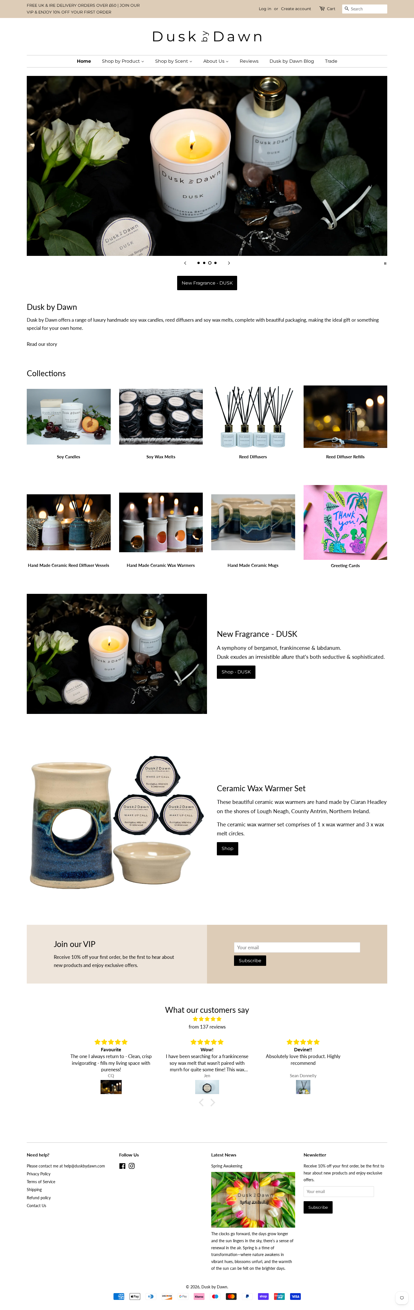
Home (84, 61)
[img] (207, 1019)
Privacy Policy (38, 1173)
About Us (214, 61)
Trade (331, 61)
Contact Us (36, 1205)
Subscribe (250, 960)
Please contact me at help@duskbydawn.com (66, 1166)
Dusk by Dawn (214, 1286)
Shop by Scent (172, 61)
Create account (296, 8)
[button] (203, 1102)
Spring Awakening (226, 1166)
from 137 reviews (207, 1027)
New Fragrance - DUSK (207, 283)
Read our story (42, 344)
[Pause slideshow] (385, 263)
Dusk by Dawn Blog (292, 61)
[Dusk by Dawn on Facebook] (122, 1167)
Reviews (249, 61)
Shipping (34, 1189)
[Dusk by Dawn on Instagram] (131, 1167)
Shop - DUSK (236, 672)
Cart (331, 8)
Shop (227, 848)
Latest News (223, 1154)
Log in (265, 8)
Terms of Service (41, 1181)
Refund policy (39, 1197)
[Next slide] (229, 263)
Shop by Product (121, 61)
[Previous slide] (185, 263)
